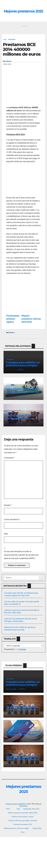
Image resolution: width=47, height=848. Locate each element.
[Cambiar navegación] (24, 24)
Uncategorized (11, 703)
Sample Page (37, 828)
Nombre (8, 505)
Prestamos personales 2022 (22, 824)
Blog (18, 809)
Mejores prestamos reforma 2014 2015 (31, 319)
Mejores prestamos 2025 (23, 11)
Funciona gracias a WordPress (16, 804)
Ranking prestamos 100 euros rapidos (16, 828)
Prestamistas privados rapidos (12, 319)
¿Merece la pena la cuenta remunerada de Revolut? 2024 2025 (23, 734)
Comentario (9, 458)
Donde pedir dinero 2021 (31, 809)
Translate (22, 649)
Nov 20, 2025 (11, 714)
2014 (5, 39)
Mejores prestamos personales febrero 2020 (22, 813)
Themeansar (23, 806)
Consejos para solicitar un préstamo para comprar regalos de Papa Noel (23, 365)
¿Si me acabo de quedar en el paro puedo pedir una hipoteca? (22, 709)
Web (6, 534)
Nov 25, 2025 (11, 689)
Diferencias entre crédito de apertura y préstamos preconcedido (22, 391)
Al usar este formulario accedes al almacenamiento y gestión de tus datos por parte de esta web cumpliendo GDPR (21, 555)
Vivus (23, 832)
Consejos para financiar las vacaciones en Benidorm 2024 (21, 418)
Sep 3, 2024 (10, 738)
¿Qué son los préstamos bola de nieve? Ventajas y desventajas (22, 759)
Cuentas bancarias (12, 728)
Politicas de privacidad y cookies (23, 816)
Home (8, 809)
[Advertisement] (23, 89)
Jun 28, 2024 (11, 763)
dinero (8, 61)
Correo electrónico (12, 519)
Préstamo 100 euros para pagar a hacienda (22, 820)
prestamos (11, 39)
